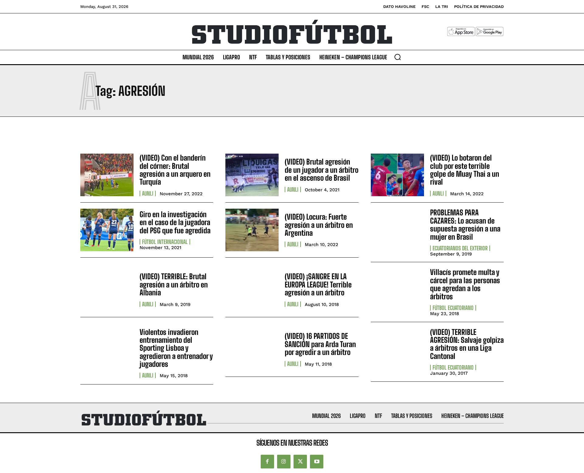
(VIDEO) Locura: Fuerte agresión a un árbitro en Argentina (319, 224)
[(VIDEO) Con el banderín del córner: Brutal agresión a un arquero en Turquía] (107, 175)
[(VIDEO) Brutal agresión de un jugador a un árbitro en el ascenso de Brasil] (252, 175)
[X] (300, 461)
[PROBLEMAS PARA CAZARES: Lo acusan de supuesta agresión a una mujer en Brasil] (397, 230)
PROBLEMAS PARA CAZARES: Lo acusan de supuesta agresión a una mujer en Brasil (465, 224)
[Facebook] (267, 461)
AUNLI (147, 193)
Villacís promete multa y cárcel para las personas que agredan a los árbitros (465, 284)
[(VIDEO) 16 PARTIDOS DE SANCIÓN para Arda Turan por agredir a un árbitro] (252, 349)
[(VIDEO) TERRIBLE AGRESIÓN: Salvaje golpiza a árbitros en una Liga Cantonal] (397, 349)
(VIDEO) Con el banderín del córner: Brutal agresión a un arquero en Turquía (175, 169)
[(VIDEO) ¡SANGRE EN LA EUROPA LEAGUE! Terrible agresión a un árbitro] (252, 289)
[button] (397, 57)
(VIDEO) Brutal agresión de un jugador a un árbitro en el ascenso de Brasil (321, 169)
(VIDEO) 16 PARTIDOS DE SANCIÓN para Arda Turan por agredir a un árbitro (320, 344)
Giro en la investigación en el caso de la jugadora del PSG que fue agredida (175, 222)
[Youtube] (316, 461)
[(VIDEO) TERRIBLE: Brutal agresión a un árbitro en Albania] (107, 289)
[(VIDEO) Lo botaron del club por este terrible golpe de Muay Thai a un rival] (397, 175)
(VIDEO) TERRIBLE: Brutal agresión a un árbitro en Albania (174, 284)
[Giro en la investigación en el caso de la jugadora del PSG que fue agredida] (107, 230)
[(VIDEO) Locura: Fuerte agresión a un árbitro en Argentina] (252, 230)
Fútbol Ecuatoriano (453, 308)
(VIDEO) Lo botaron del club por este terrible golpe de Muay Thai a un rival (464, 169)
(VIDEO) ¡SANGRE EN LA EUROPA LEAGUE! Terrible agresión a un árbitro (318, 284)
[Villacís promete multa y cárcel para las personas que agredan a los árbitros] (397, 289)
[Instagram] (283, 461)
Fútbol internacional (165, 242)
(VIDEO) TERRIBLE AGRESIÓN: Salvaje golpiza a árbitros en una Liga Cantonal (467, 344)
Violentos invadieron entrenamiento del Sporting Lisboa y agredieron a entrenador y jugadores (176, 348)
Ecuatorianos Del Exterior (460, 248)
